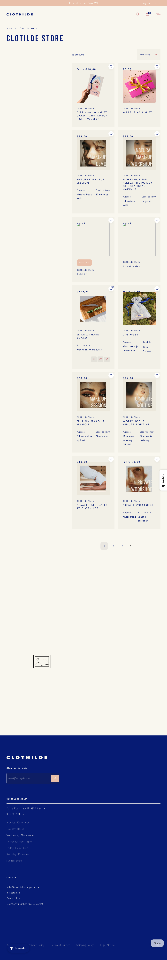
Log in (146, 3)
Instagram (12, 892)
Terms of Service (60, 944)
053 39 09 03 (14, 814)
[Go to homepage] (70, 14)
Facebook (12, 898)
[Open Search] (137, 14)
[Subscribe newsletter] (55, 778)
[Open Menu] (158, 14)
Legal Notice (107, 944)
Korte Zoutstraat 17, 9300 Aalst (25, 808)
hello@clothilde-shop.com (21, 887)
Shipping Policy (85, 944)
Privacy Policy (36, 944)
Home (9, 28)
